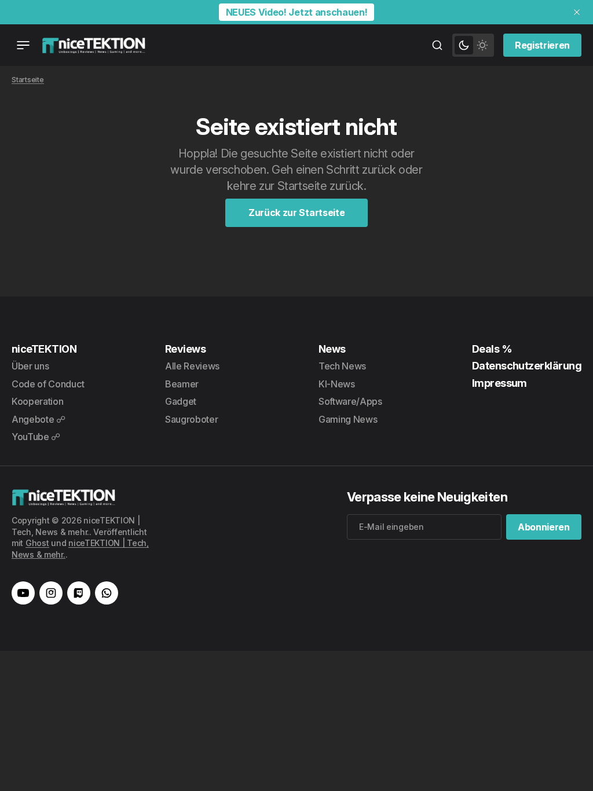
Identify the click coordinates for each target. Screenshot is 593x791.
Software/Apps (350, 401)
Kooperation (37, 401)
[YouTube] (23, 593)
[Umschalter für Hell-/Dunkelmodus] (473, 45)
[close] (576, 12)
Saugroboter (191, 419)
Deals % (492, 349)
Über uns (30, 366)
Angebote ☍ (38, 419)
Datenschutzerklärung (526, 366)
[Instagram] (51, 593)
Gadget (180, 401)
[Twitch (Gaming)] (78, 593)
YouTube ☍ (36, 436)
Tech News (342, 366)
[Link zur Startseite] (94, 45)
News (332, 349)
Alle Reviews (192, 366)
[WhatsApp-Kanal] (106, 593)
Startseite (28, 79)
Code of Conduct (48, 384)
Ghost (37, 543)
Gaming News (348, 419)
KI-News (337, 384)
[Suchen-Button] (437, 45)
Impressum (499, 383)
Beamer (182, 384)
